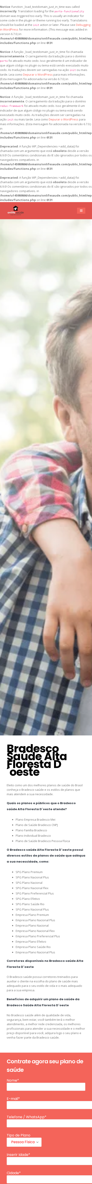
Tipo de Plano (18, 1135)
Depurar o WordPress (38, 74)
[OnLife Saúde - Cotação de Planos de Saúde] (16, 210)
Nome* (13, 1080)
